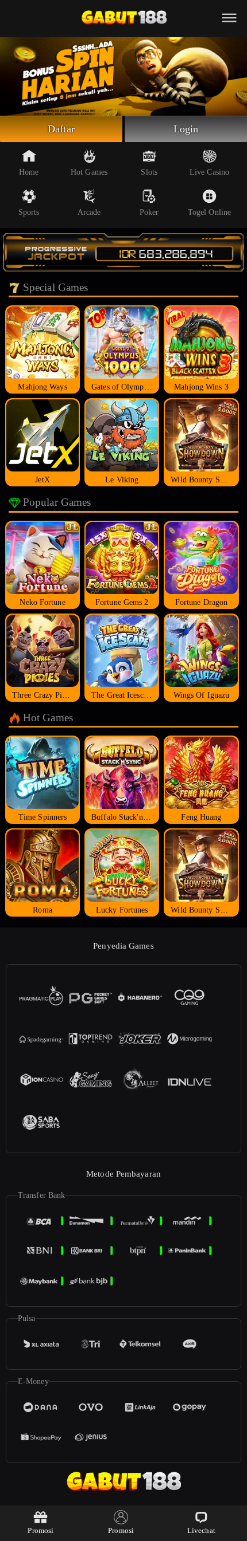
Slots (149, 172)
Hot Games (89, 172)
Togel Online (209, 212)
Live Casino (209, 172)
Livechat (201, 1530)
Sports (29, 212)
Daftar (61, 129)
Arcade (89, 212)
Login (186, 129)
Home (28, 172)
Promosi (40, 1530)
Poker (149, 212)
